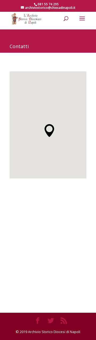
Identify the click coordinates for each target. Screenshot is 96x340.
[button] (49, 130)
